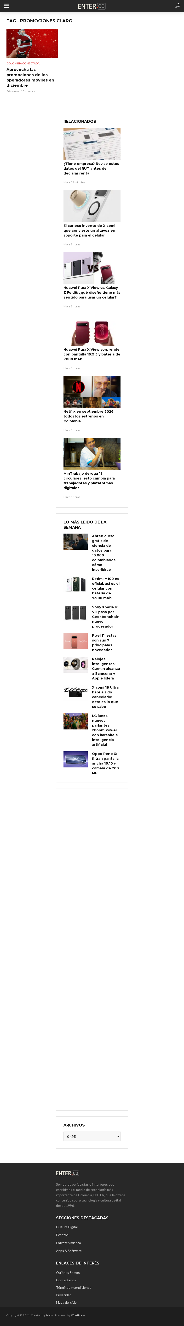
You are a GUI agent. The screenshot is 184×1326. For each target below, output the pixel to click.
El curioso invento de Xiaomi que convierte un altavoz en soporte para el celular (89, 230)
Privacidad (63, 1295)
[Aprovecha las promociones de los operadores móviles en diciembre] (32, 43)
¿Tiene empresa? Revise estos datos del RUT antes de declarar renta (91, 168)
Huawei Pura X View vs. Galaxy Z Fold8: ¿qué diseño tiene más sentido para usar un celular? (92, 292)
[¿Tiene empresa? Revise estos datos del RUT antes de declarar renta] (92, 144)
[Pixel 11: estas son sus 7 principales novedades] (75, 641)
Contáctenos (66, 1280)
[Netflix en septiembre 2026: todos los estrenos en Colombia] (92, 392)
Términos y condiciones (73, 1287)
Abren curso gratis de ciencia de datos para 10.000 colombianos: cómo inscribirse (104, 553)
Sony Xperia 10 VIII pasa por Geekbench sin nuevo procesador (106, 617)
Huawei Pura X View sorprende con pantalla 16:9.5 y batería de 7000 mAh (91, 354)
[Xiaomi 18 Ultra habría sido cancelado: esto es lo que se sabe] (75, 693)
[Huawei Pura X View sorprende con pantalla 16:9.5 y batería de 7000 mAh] (92, 330)
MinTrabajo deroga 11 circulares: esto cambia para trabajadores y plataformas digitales (89, 480)
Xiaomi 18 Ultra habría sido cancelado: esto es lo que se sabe (105, 697)
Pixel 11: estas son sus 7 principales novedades (104, 642)
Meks (50, 1315)
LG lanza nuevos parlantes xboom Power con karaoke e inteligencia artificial (105, 730)
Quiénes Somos (68, 1272)
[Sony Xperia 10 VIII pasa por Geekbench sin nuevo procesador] (75, 613)
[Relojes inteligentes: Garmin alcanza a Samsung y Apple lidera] (75, 665)
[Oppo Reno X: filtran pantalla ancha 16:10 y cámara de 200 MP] (75, 759)
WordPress (78, 1315)
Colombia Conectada (23, 63)
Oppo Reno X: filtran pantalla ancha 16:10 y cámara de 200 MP (105, 763)
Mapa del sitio (66, 1302)
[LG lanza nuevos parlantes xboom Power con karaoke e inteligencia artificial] (75, 721)
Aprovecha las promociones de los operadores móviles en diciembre (30, 77)
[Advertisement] (92, 949)
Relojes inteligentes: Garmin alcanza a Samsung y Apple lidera (106, 668)
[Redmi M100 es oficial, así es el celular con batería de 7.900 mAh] (75, 584)
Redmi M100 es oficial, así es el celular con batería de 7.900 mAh (106, 588)
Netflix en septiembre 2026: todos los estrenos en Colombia (89, 416)
